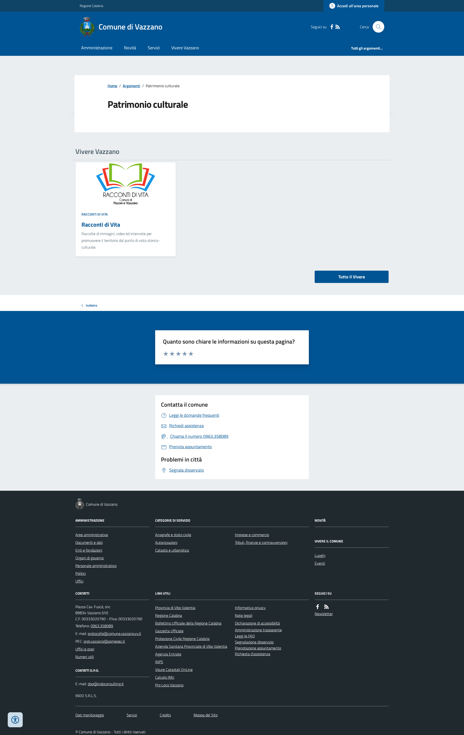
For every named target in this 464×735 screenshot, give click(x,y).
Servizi (154, 47)
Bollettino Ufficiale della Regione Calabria (188, 623)
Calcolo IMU (164, 677)
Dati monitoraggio (89, 715)
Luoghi (320, 555)
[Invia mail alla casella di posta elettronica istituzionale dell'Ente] (114, 633)
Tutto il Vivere (351, 277)
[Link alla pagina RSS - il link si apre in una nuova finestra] (338, 27)
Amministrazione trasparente (258, 630)
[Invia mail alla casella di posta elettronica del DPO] (106, 684)
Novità (130, 47)
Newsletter (324, 614)
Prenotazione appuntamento (258, 648)
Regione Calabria (91, 5)
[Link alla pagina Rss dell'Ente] (326, 607)
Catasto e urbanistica (172, 550)
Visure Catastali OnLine (174, 669)
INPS (159, 662)
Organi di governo (89, 558)
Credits (165, 715)
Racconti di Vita (94, 214)
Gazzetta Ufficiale (169, 631)
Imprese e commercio (252, 535)
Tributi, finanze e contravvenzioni (261, 542)
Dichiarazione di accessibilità (257, 623)
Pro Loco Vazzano (169, 685)
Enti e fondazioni (88, 550)
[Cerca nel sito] (376, 27)
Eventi (320, 563)
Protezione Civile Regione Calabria (182, 638)
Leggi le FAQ (245, 636)
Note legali (243, 615)
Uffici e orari (84, 649)
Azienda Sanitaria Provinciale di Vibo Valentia (191, 646)
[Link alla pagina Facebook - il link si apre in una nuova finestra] (332, 27)
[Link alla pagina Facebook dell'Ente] (317, 607)
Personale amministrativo (95, 566)
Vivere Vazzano (185, 47)
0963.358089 (102, 626)
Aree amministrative (91, 535)
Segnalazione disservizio (254, 642)
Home (112, 86)
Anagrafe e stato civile (173, 535)
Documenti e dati (89, 542)
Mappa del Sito (206, 715)
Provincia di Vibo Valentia (175, 608)
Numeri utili (84, 657)
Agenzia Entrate (168, 654)
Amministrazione (96, 47)
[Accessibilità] (15, 720)
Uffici (79, 581)
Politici (80, 573)
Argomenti (131, 86)
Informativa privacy (250, 608)
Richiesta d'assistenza (252, 654)
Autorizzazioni (166, 542)
